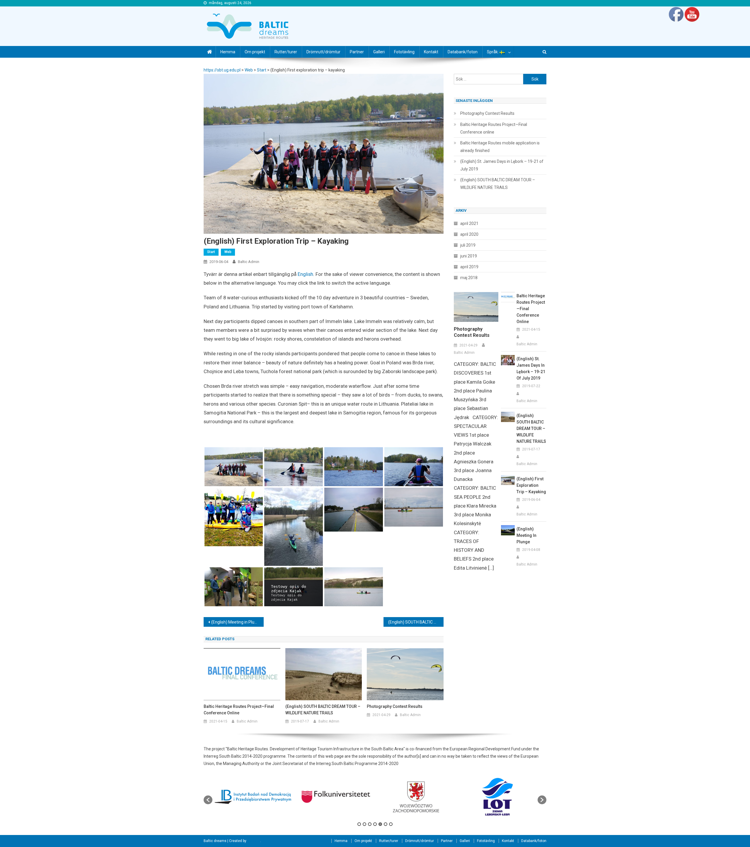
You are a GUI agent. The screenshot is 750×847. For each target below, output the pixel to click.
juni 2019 (468, 256)
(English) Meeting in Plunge (236, 622)
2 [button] (364, 824)
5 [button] (380, 824)
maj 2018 (469, 277)
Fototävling (404, 51)
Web (227, 252)
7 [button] (391, 824)
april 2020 (469, 234)
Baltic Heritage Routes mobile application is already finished (500, 147)
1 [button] (359, 824)
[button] (208, 799)
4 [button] (375, 824)
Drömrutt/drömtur (323, 51)
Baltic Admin (248, 261)
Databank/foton (463, 51)
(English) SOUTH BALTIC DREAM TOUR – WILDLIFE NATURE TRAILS (416, 622)
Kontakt (431, 51)
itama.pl (253, 841)
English (305, 274)
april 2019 (469, 266)
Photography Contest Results (394, 706)
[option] (253, 796)
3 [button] (369, 824)
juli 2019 (467, 245)
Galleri (379, 51)
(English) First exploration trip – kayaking (531, 485)
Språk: (493, 51)
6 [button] (385, 824)
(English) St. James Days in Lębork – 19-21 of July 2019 (501, 165)
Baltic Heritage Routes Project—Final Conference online (239, 709)
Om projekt (255, 51)
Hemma (227, 51)
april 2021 (469, 223)
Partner (357, 51)
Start (211, 252)
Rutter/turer (286, 51)
